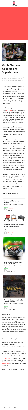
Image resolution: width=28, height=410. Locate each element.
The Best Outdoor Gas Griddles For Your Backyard (14, 300)
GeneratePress (22, 408)
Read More (6, 207)
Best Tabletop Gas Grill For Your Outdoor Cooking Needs (14, 225)
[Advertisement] (14, 26)
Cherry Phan (10, 208)
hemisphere (9, 110)
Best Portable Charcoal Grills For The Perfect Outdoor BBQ (13, 263)
